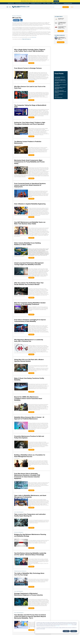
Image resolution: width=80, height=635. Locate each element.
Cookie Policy (70, 624)
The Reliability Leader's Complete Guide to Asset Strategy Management (60, 88)
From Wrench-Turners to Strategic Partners (28, 68)
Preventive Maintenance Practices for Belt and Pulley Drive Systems (29, 437)
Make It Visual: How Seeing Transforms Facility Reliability (29, 379)
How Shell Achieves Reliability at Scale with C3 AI (60, 77)
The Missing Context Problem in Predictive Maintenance (27, 142)
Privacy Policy (58, 625)
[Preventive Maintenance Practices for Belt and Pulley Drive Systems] (21, 444)
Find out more (34, 37)
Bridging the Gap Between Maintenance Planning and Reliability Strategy (30, 535)
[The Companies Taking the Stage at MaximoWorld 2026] (21, 111)
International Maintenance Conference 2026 (22, 3)
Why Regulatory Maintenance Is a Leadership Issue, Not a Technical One (28, 340)
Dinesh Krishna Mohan (18, 480)
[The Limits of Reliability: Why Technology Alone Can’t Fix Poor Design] (21, 581)
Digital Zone (57, 95)
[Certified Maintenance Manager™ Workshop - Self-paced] (56, 38)
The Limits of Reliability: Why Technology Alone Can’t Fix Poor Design (29, 574)
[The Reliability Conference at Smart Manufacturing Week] (56, 23)
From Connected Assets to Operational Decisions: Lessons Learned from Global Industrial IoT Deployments (30, 185)
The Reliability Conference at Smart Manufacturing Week (62, 23)
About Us (57, 3)
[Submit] (51, 7)
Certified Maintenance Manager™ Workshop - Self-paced (62, 38)
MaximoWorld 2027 (61, 18)
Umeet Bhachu (17, 165)
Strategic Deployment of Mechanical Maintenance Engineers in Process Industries (28, 594)
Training (44, 3)
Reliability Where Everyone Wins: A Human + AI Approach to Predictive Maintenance (29, 418)
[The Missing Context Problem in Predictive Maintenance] (21, 149)
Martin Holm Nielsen (18, 225)
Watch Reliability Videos (58, 97)
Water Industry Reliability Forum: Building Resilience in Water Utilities (27, 243)
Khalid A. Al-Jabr (17, 205)
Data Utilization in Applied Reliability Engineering (30, 204)
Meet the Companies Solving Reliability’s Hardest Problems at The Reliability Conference (29, 303)
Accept (66, 631)
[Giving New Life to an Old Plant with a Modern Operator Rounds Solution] (21, 367)
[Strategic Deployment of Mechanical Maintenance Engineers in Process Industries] (21, 601)
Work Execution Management (18, 532)
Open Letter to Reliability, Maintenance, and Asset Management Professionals (30, 496)
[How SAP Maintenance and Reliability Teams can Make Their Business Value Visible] (21, 230)
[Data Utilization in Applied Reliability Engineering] (21, 210)
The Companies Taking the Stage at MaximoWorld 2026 (30, 106)
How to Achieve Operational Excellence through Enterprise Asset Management (60, 91)
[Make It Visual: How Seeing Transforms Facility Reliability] (21, 386)
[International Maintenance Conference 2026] (56, 27)
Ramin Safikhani (17, 517)
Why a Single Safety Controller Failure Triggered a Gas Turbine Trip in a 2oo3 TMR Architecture (29, 50)
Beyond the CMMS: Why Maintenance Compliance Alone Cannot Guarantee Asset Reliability (28, 398)
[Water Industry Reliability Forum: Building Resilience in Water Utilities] (21, 251)
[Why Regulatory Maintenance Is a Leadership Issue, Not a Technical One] (21, 347)
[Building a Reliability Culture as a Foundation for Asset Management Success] (21, 463)
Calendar (53, 3)
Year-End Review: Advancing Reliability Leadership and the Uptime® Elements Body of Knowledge (30, 554)
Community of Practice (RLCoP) (68, 3)
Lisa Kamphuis (17, 246)
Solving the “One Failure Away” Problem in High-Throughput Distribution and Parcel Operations (29, 123)
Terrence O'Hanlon (18, 556)
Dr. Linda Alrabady (18, 576)
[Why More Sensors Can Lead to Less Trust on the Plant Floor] (21, 94)
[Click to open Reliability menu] (9, 6)
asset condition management (18, 612)
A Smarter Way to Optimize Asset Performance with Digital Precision (60, 80)
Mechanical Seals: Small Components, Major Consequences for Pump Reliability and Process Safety (29, 161)
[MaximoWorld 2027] (56, 19)
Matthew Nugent (17, 286)
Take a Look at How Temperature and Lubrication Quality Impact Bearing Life (30, 515)
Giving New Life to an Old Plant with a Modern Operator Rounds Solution (29, 360)
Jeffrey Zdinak (17, 420)
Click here (56, 1)
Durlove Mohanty (17, 70)
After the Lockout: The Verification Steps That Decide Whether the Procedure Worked (28, 283)
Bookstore (48, 3)
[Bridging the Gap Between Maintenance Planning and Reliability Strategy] (21, 542)
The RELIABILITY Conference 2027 (36, 3)
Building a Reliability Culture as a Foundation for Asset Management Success (29, 455)
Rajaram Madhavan (18, 188)
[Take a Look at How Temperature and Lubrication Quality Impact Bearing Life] (21, 522)
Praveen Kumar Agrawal (18, 266)
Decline (74, 631)
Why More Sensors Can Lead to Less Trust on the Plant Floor (29, 87)
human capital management (18, 591)
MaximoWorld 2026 (11, 3)
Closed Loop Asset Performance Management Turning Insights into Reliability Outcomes (29, 263)
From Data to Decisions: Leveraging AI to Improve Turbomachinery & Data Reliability (30, 320)
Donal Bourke (17, 343)
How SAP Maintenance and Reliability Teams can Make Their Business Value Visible (29, 223)
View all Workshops (60, 42)
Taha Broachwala (17, 439)
